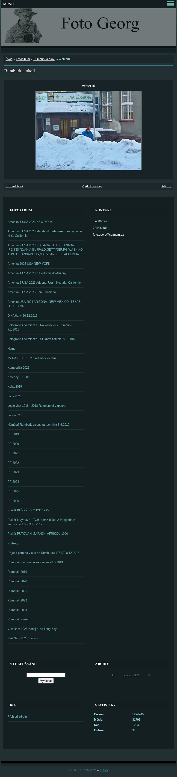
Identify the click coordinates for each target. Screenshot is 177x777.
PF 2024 (13, 481)
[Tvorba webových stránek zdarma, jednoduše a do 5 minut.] (98, 770)
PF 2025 (13, 491)
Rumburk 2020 (17, 581)
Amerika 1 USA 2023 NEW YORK (30, 222)
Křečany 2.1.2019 (19, 377)
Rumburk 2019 (17, 572)
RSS (105, 770)
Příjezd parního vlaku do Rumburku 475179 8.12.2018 (43, 553)
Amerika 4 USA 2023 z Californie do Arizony (37, 273)
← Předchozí (14, 186)
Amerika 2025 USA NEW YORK (29, 263)
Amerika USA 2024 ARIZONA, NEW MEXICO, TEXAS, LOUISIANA (45, 304)
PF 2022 (13, 462)
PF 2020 (13, 444)
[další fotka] (165, 130)
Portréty (13, 543)
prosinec (127, 675)
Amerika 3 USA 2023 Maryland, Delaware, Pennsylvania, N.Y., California (45, 233)
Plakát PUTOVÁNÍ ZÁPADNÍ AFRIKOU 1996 (38, 533)
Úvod (9, 59)
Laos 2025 (14, 396)
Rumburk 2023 (17, 610)
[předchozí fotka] (12, 130)
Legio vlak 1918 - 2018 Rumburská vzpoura (36, 405)
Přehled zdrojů (17, 716)
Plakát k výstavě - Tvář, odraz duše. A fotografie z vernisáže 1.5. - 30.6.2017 (41, 522)
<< (113, 675)
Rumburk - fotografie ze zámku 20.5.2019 (35, 562)
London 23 (14, 415)
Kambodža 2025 (18, 367)
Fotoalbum (23, 59)
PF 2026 (13, 501)
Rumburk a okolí (44, 59)
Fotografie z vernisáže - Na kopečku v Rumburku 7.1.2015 (40, 327)
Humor (12, 348)
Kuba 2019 (15, 386)
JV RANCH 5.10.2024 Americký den (32, 358)
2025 (136, 675)
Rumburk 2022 (17, 600)
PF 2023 (13, 472)
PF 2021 (13, 453)
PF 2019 (13, 434)
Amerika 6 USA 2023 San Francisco (32, 292)
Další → (166, 186)
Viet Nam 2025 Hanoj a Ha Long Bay (32, 629)
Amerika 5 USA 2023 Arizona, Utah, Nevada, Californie (44, 282)
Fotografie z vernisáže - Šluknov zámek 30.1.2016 (41, 339)
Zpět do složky (92, 186)
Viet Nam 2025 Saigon (23, 638)
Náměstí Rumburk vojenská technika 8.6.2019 (38, 424)
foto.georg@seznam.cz (108, 234)
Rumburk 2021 (17, 591)
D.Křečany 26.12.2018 (22, 315)
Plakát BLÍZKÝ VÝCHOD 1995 (28, 510)
